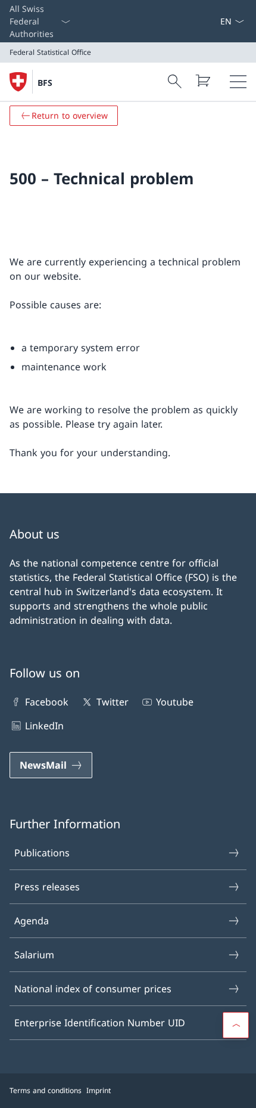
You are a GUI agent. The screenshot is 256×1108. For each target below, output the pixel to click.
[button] (236, 1025)
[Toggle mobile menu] (238, 82)
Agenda (31, 920)
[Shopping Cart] (202, 80)
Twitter (112, 701)
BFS (45, 82)
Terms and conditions (46, 1090)
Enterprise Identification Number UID (99, 1022)
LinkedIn (44, 725)
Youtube (174, 701)
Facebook (46, 701)
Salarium (34, 954)
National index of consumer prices (92, 988)
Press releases (47, 886)
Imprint (98, 1090)
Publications (42, 852)
